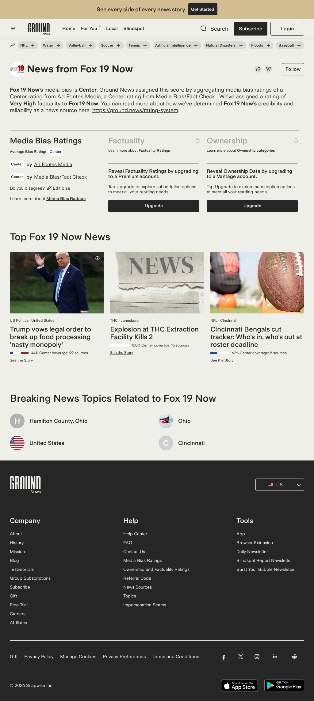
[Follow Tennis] (145, 45)
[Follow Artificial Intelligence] (196, 45)
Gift (13, 595)
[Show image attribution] (97, 258)
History (17, 542)
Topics (129, 595)
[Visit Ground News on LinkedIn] (275, 656)
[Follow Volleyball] (91, 45)
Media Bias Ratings (66, 198)
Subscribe (250, 29)
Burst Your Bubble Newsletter (265, 569)
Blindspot (133, 28)
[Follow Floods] (268, 45)
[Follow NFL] (33, 45)
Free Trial (19, 604)
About (16, 533)
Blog (14, 560)
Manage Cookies (78, 656)
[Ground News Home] (39, 29)
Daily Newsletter (252, 551)
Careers (17, 613)
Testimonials (22, 569)
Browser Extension (254, 542)
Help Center (135, 533)
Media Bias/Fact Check (60, 177)
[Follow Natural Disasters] (240, 45)
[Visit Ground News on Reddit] (294, 656)
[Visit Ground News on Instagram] (256, 656)
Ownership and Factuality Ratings (156, 569)
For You (89, 28)
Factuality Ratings (154, 150)
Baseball (286, 45)
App (240, 533)
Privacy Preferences (124, 656)
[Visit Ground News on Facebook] (224, 657)
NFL (24, 45)
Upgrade (154, 205)
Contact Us (134, 551)
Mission (17, 551)
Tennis (134, 45)
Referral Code (137, 578)
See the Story (21, 360)
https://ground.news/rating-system (135, 110)
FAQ (127, 542)
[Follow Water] (58, 45)
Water (48, 45)
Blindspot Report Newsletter (264, 560)
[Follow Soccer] (118, 45)
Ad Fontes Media (53, 164)
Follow (293, 69)
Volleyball (77, 45)
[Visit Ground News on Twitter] (240, 657)
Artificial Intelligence (173, 45)
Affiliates (18, 622)
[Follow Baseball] (299, 45)
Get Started (202, 9)
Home (68, 28)
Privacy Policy (39, 656)
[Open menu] (13, 28)
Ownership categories (256, 150)
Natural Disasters (221, 45)
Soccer (107, 45)
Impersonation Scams (144, 604)
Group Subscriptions (30, 578)
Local (112, 28)
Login (287, 29)
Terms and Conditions (175, 656)
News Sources (137, 587)
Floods (257, 45)
